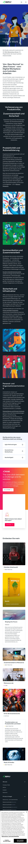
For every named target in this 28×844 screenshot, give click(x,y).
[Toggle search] (21, 2)
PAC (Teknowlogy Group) (11, 52)
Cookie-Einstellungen (7, 841)
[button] (8, 489)
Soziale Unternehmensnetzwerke (12, 272)
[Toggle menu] (26, 2)
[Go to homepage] (7, 2)
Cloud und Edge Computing (10, 310)
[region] (14, 827)
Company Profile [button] (6, 785)
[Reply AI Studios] (14, 754)
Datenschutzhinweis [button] (9, 802)
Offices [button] (4, 787)
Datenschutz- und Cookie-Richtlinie (10, 836)
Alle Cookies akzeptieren (20, 841)
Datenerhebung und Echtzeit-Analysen (13, 411)
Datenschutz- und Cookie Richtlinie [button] (10, 799)
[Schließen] (26, 812)
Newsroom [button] (5, 792)
